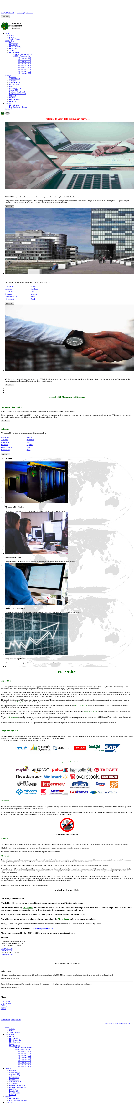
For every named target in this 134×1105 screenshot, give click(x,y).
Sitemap (3, 1009)
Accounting (9, 286)
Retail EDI (12, 101)
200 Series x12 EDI (24, 60)
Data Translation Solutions (18, 107)
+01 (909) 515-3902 (7, 13)
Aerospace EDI (14, 80)
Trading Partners (14, 39)
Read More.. (9, 206)
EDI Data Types (14, 52)
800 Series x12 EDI (24, 71)
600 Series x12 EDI (24, 67)
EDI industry (63, 919)
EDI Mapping (13, 45)
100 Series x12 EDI (24, 58)
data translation (13, 717)
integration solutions (90, 711)
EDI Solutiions (6, 1003)
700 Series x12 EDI (24, 69)
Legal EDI (12, 96)
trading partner (20, 702)
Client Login (5, 16)
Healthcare (34, 289)
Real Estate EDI (14, 99)
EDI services (28, 908)
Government (9, 299)
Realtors (33, 296)
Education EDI (14, 84)
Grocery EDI (13, 90)
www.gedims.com (7, 954)
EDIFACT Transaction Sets (22, 54)
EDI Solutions (14, 105)
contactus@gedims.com (25, 13)
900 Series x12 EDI (24, 73)
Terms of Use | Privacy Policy (11, 1020)
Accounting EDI (14, 79)
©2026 (119, 1023)
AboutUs (12, 35)
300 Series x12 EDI (24, 62)
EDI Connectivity (15, 47)
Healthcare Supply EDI (17, 92)
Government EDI (15, 88)
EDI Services (9, 41)
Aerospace (8, 289)
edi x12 (76, 706)
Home (7, 33)
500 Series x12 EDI (24, 65)
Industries (8, 75)
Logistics (34, 294)
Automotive (9, 291)
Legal (33, 291)
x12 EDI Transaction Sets (21, 56)
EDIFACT (83, 706)
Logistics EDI (13, 97)
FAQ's (11, 37)
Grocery (33, 286)
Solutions (8, 103)
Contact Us (8, 109)
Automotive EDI (14, 82)
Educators (8, 294)
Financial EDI (14, 86)
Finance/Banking (11, 296)
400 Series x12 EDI (24, 63)
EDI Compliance (14, 48)
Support (11, 50)
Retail (33, 299)
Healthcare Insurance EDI (17, 94)
